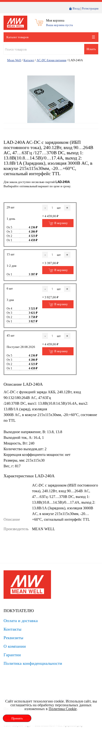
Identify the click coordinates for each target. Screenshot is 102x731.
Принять (17, 718)
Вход (76, 8)
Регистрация (90, 8)
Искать (91, 49)
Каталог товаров (17, 37)
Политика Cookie (63, 709)
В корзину (61, 223)
